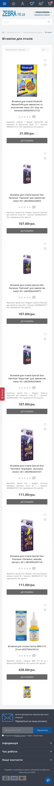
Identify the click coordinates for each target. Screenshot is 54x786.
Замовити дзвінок (42, 14)
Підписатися (42, 730)
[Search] (49, 22)
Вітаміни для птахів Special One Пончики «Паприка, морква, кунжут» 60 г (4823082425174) (27, 559)
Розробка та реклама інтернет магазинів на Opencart (27, 769)
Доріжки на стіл (13, 32)
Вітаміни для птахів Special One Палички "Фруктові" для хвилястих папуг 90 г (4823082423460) (27, 378)
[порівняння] (45, 65)
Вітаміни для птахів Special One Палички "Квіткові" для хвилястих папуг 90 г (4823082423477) (27, 288)
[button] (22, 3)
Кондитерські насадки (32, 32)
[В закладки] (45, 60)
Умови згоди (20, 735)
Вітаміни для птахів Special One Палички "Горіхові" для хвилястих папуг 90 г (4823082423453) (27, 197)
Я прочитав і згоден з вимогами (23, 735)
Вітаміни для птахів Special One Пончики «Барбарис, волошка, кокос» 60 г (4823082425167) (27, 468)
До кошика (27, 140)
